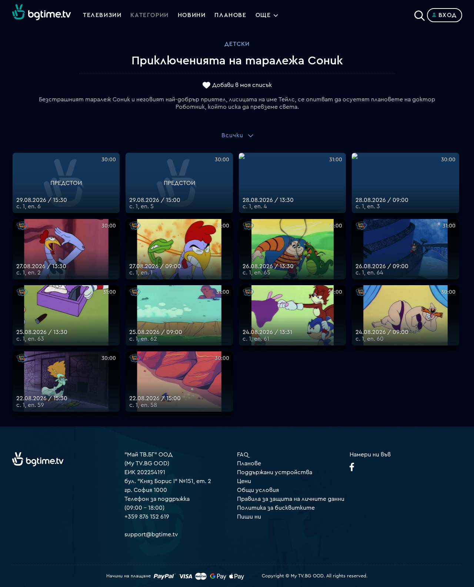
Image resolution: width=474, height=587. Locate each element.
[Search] (419, 13)
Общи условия (258, 490)
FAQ (242, 455)
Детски (237, 44)
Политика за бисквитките (276, 508)
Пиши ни (249, 517)
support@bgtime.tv (151, 534)
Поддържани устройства (274, 472)
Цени (244, 481)
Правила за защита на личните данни (290, 499)
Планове (249, 463)
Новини (192, 15)
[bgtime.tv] (38, 459)
